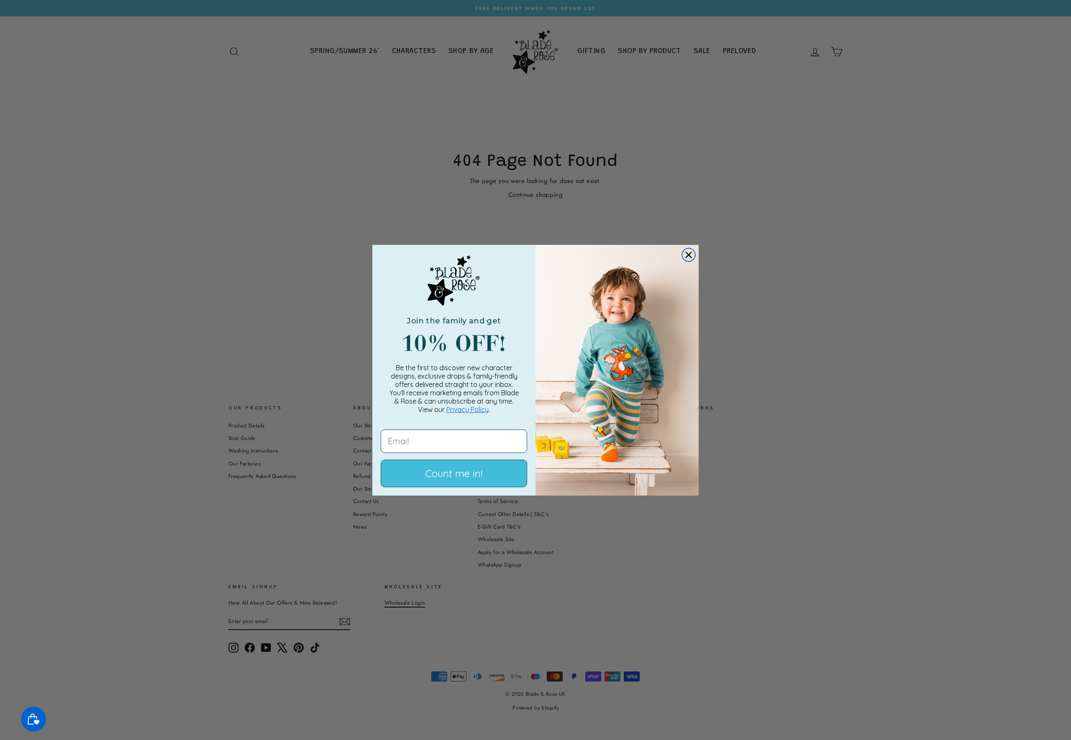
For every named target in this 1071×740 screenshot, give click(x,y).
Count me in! (453, 473)
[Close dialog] (688, 255)
